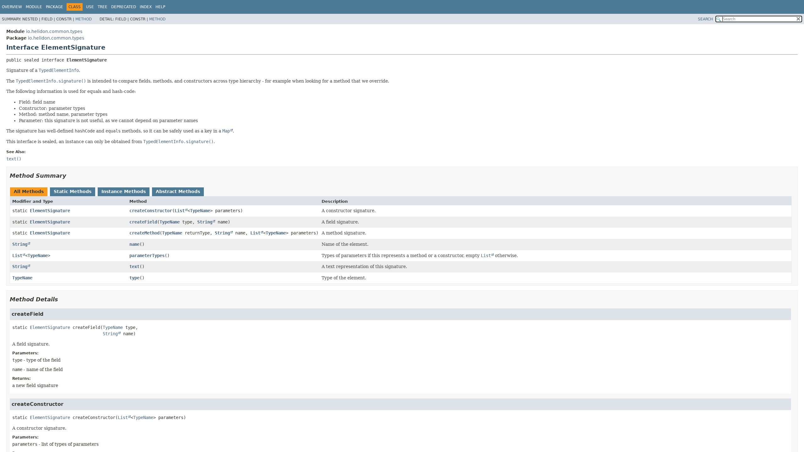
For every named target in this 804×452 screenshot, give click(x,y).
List (180, 210)
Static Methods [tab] (72, 191)
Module (34, 7)
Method (83, 19)
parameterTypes (147, 255)
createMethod (144, 232)
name (134, 244)
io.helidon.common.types (54, 31)
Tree (102, 7)
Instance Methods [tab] (123, 191)
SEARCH (705, 19)
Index (146, 7)
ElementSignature (50, 210)
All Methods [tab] (29, 191)
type (134, 277)
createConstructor (150, 210)
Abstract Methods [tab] (178, 191)
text (134, 266)
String (204, 221)
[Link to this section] (70, 175)
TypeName (200, 210)
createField (143, 221)
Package (54, 7)
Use (90, 7)
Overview (12, 7)
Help (160, 7)
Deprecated (123, 7)
